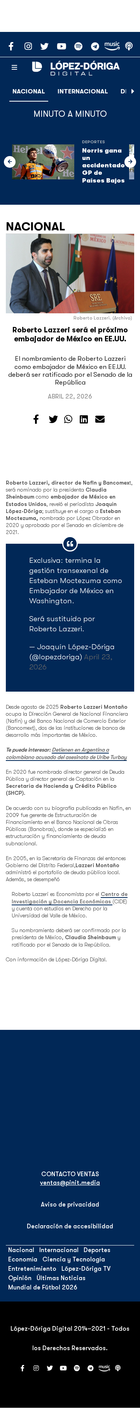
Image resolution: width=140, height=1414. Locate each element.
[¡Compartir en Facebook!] (36, 419)
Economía (22, 1259)
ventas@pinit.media (70, 1182)
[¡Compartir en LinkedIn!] (84, 419)
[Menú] (14, 67)
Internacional (83, 91)
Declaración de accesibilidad (70, 1226)
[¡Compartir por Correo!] (100, 419)
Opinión (20, 1278)
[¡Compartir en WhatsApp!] (68, 419)
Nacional (28, 91)
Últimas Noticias (61, 1278)
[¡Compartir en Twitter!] (53, 419)
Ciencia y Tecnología (73, 1259)
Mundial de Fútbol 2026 (42, 1287)
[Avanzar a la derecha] (133, 91)
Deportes (93, 141)
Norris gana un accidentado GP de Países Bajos (103, 165)
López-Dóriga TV (85, 1268)
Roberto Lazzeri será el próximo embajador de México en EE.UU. (70, 334)
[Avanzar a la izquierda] (10, 162)
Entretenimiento (32, 1268)
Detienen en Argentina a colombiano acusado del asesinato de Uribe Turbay (66, 753)
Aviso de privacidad (70, 1204)
